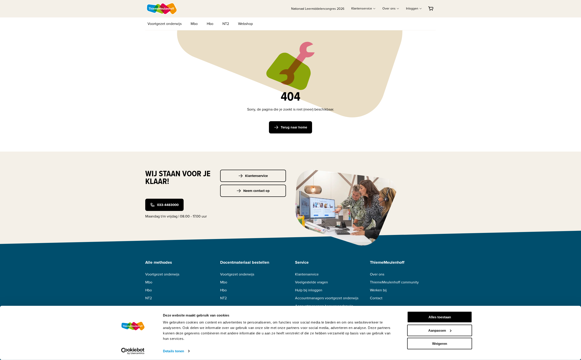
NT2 (225, 23)
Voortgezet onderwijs (165, 23)
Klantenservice (256, 175)
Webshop (245, 23)
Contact (376, 298)
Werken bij (378, 290)
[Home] (162, 8)
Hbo (210, 23)
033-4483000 (168, 204)
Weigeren (439, 344)
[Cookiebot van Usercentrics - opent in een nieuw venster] (133, 351)
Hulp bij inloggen (308, 290)
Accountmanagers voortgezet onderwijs (326, 298)
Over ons (377, 274)
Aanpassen (437, 330)
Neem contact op (256, 190)
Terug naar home (294, 127)
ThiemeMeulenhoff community (394, 282)
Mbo (194, 23)
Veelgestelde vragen (311, 282)
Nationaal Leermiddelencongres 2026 (317, 8)
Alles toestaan (439, 317)
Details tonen (173, 351)
